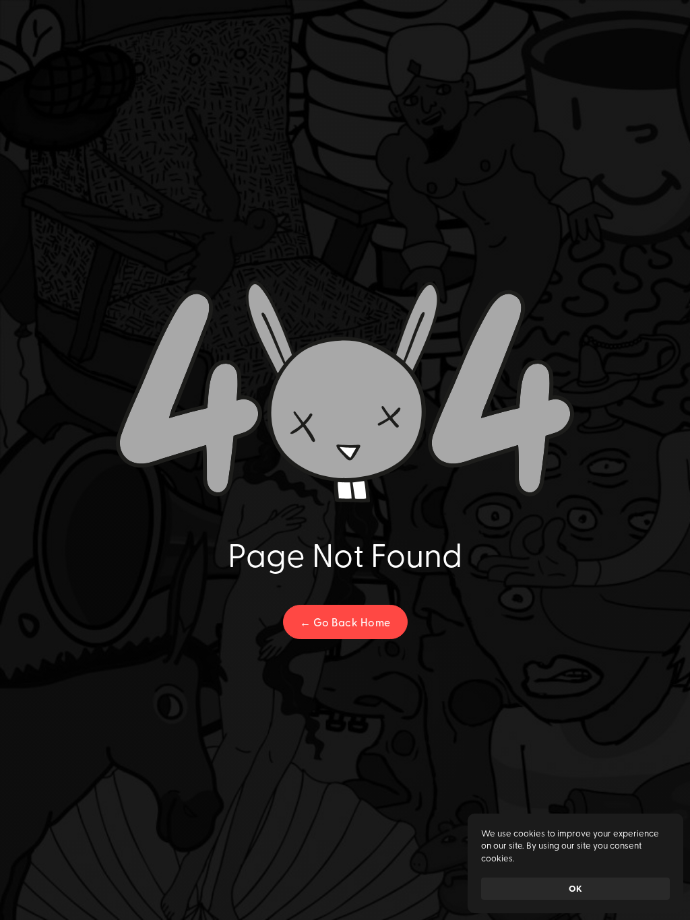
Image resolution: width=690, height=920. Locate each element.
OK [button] (575, 888)
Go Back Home (345, 622)
